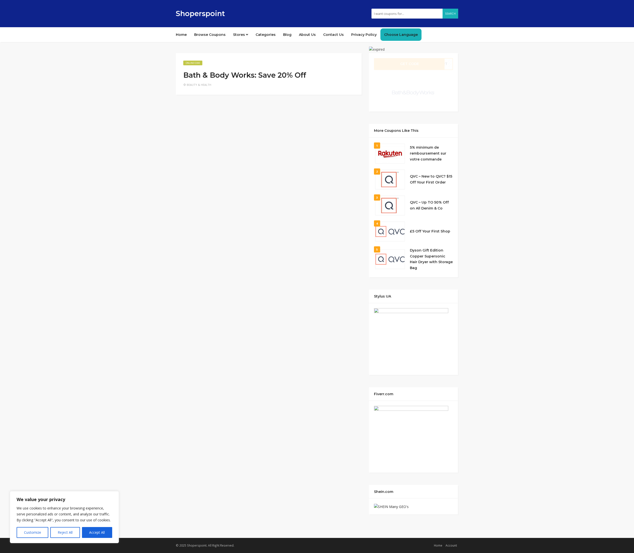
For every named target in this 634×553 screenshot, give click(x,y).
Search (450, 13)
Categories (266, 34)
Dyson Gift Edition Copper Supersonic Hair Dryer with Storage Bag (431, 259)
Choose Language (401, 34)
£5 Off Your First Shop (430, 231)
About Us (307, 34)
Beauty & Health (199, 85)
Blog (287, 34)
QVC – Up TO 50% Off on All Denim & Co (429, 205)
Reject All (65, 532)
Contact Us (333, 34)
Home (181, 34)
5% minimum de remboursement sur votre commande (428, 153)
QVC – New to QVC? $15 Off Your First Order (431, 179)
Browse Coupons (210, 34)
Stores (239, 34)
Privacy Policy (364, 34)
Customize (32, 532)
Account (451, 545)
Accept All (97, 532)
